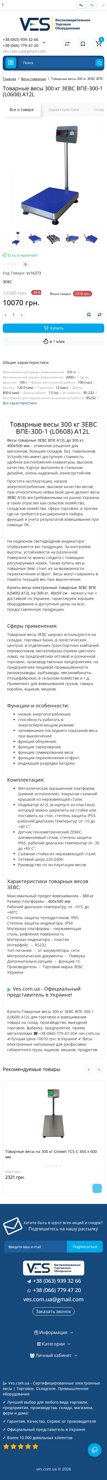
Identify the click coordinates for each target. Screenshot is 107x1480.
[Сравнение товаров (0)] (67, 44)
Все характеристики (20, 402)
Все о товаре (22, 109)
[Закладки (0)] (83, 44)
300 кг (71, 372)
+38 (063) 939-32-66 (20, 39)
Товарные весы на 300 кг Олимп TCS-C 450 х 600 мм (51, 1154)
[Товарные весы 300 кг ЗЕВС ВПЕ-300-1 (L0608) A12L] (53, 175)
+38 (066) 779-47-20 (20, 45)
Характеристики (64, 109)
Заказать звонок (53, 1311)
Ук (92, 5)
